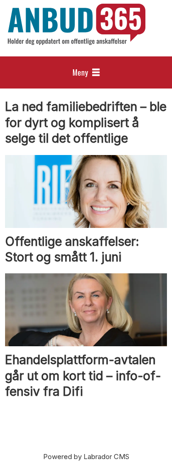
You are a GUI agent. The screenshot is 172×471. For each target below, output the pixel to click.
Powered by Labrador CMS (86, 456)
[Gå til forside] (76, 24)
